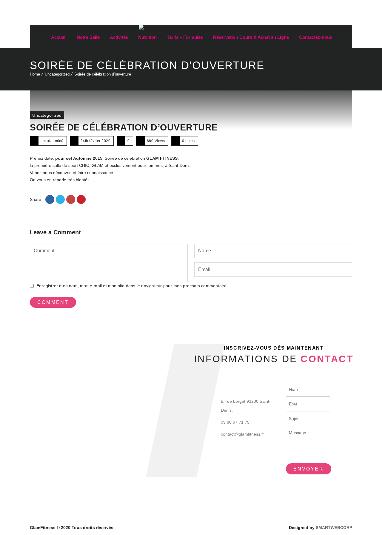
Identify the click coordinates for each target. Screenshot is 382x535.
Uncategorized (57, 74)
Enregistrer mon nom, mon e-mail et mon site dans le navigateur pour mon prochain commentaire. (132, 285)
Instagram (347, 16)
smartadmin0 (52, 141)
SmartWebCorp (334, 527)
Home (35, 74)
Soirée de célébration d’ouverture (124, 127)
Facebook (335, 16)
